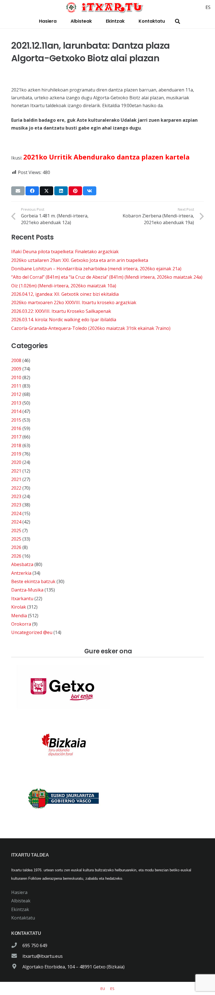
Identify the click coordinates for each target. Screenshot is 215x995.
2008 (16, 360)
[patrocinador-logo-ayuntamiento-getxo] (107, 687)
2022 (16, 488)
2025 (16, 530)
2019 (16, 454)
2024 (16, 513)
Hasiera (19, 892)
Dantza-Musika (27, 590)
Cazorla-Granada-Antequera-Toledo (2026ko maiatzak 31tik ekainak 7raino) (90, 328)
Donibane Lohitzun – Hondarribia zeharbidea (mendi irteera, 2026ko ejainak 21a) (96, 269)
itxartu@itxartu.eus (42, 956)
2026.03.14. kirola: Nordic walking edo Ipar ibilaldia (63, 319)
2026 (16, 547)
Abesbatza (22, 564)
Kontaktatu (23, 918)
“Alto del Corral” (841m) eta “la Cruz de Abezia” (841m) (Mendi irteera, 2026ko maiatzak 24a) (106, 277)
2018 (16, 445)
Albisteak (21, 901)
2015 (16, 420)
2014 (16, 411)
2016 (16, 428)
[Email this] (18, 190)
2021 (16, 471)
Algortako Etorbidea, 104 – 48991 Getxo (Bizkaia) (73, 967)
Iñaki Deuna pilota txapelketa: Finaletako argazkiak (65, 251)
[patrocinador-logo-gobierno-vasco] (107, 798)
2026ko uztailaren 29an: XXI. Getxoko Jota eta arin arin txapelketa (79, 260)
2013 (16, 403)
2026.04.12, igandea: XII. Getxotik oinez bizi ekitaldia (65, 294)
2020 (16, 462)
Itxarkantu (22, 598)
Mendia (19, 616)
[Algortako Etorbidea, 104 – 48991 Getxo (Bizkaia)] (16, 967)
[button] (177, 21)
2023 (16, 496)
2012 (16, 394)
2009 (16, 369)
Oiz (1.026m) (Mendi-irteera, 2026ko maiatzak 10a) (63, 286)
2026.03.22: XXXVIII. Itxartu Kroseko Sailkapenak (61, 311)
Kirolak (18, 607)
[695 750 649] (16, 945)
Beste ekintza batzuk (33, 581)
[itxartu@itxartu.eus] (16, 956)
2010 (16, 377)
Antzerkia (21, 573)
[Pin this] (75, 190)
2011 (16, 386)
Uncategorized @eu (31, 632)
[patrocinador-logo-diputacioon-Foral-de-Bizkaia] (107, 743)
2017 (16, 437)
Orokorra (21, 624)
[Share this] (32, 190)
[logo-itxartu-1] (108, 7)
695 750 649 (34, 945)
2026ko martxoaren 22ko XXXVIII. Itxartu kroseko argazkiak (73, 302)
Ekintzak (20, 909)
